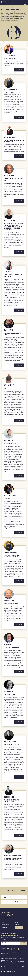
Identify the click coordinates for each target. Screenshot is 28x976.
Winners (17, 924)
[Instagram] (12, 949)
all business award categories (11, 20)
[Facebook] (8, 949)
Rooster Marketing (11, 971)
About (3, 922)
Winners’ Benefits (6, 924)
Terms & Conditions (5, 952)
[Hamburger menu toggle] (25, 4)
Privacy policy (13, 952)
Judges (16, 922)
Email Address (4, 943)
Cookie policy (19, 952)
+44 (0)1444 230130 (15, 901)
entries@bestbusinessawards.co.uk (15, 897)
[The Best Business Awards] (7, 915)
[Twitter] (15, 949)
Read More (19, 69)
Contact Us (19, 927)
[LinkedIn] (19, 949)
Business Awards (4, 953)
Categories (4, 927)
